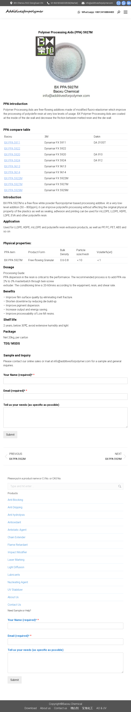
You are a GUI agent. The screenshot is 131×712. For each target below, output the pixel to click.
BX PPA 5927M (13, 184)
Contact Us (14, 604)
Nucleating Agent (18, 582)
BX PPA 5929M (13, 190)
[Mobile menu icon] (125, 12)
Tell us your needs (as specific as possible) (31, 404)
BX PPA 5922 (12, 148)
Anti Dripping (15, 507)
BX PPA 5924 (12, 160)
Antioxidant (14, 522)
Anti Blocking (15, 499)
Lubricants (14, 574)
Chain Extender (16, 537)
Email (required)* (15, 390)
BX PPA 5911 (12, 142)
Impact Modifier (17, 552)
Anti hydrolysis (16, 514)
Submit (10, 434)
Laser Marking (16, 559)
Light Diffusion (16, 567)
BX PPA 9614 (12, 172)
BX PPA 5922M (13, 178)
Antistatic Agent (17, 529)
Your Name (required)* (18, 375)
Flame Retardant (18, 544)
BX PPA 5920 (12, 154)
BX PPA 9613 (12, 166)
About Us (13, 597)
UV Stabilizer (15, 589)
